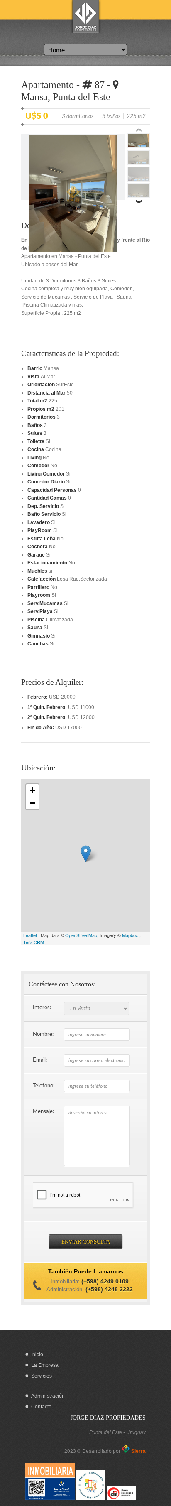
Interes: (42, 1008)
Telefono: (43, 1086)
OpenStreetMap (81, 935)
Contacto (41, 1407)
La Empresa (45, 1365)
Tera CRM (33, 942)
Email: (40, 1060)
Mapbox (130, 935)
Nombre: (43, 1034)
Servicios (41, 1376)
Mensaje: (43, 1111)
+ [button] (32, 790)
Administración (48, 1396)
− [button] (32, 803)
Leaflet (30, 935)
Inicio (37, 1354)
